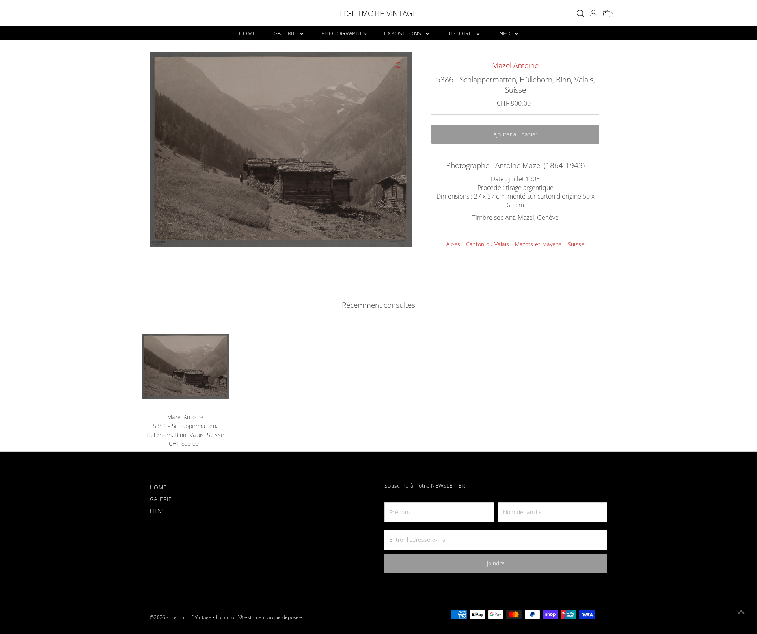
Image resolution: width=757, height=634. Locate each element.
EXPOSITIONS (403, 33)
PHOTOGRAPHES (344, 33)
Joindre (496, 563)
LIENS (157, 511)
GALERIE (286, 33)
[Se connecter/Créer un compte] (593, 13)
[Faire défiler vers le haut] (741, 612)
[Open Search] (580, 13)
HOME (247, 33)
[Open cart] (607, 13)
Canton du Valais (487, 244)
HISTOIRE (460, 33)
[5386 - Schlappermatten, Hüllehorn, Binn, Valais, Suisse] (185, 366)
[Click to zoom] (399, 65)
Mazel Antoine (515, 65)
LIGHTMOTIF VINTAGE (378, 13)
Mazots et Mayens (538, 244)
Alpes (453, 244)
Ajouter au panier (515, 134)
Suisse (576, 244)
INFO (505, 33)
